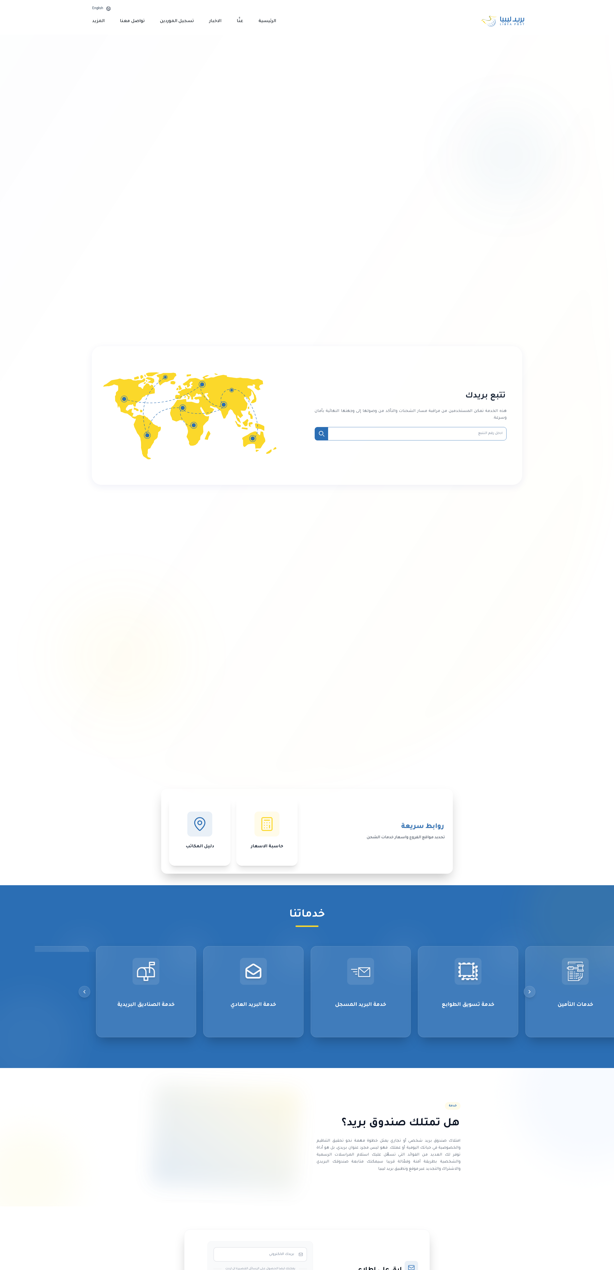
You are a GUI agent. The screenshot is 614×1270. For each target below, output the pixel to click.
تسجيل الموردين (177, 21)
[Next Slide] (84, 991)
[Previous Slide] (529, 991)
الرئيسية (267, 21)
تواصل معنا (132, 21)
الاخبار (215, 21)
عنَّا (240, 21)
